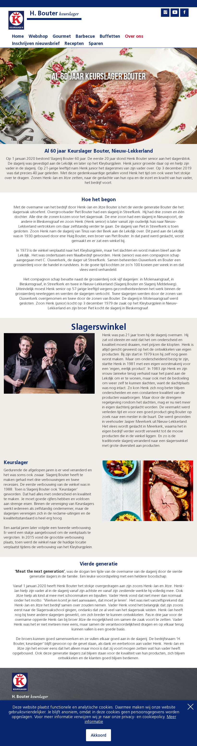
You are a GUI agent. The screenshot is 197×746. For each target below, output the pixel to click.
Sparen (96, 44)
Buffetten (110, 37)
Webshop (38, 37)
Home (18, 37)
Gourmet (62, 37)
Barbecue (85, 37)
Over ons (134, 37)
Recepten (74, 44)
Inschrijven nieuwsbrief (36, 44)
